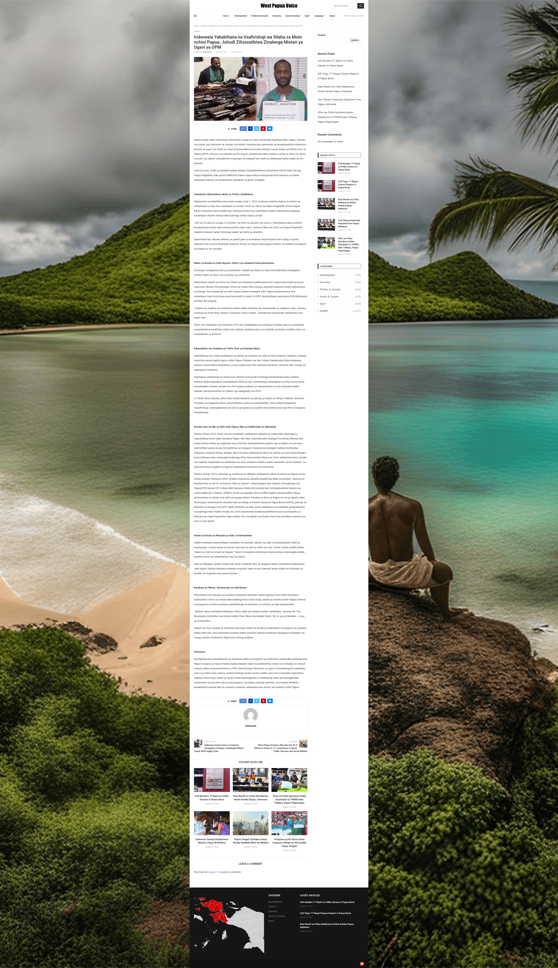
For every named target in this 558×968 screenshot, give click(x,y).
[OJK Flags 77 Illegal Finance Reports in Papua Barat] (326, 186)
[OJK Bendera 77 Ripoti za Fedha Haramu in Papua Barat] (212, 780)
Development (241, 16)
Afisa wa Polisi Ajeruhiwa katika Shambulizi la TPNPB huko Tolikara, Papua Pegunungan (289, 799)
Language (318, 16)
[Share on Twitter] (256, 128)
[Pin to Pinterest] (263, 128)
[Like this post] (244, 128)
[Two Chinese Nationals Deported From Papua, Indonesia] (326, 225)
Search (360, 6)
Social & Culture (292, 16)
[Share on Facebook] (250, 128)
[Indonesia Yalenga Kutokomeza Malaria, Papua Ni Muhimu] (212, 823)
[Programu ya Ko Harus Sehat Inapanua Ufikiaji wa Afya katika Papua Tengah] (289, 823)
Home (225, 16)
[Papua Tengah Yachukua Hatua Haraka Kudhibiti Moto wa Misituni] (251, 823)
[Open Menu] (195, 16)
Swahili (340, 310)
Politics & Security (259, 16)
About (332, 16)
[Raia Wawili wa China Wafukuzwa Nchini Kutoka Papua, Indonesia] (251, 780)
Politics (272, 906)
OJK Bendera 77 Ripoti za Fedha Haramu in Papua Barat (349, 166)
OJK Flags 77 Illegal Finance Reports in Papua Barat (348, 184)
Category (274, 895)
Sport (307, 16)
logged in (213, 872)
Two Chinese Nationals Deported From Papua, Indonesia (349, 223)
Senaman (207, 52)
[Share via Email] (269, 128)
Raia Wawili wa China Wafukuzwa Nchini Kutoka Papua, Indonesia (348, 204)
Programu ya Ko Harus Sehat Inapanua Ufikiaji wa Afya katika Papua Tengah (289, 843)
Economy (277, 16)
